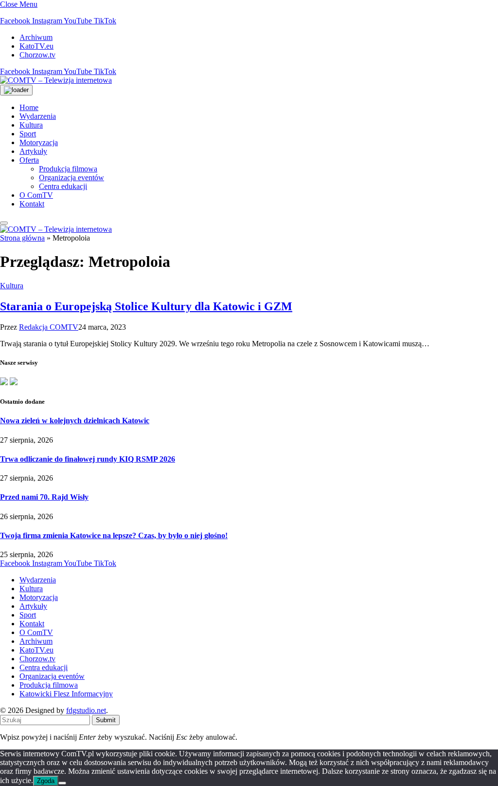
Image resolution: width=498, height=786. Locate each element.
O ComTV (36, 195)
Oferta (29, 160)
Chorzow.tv (37, 55)
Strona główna (22, 238)
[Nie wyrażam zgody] (62, 783)
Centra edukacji (63, 186)
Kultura (31, 125)
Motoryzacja (38, 142)
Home (28, 107)
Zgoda (45, 781)
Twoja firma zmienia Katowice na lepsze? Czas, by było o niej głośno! (114, 535)
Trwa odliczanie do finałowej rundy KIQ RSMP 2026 (87, 459)
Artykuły (33, 151)
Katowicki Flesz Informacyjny (66, 694)
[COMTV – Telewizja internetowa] (56, 80)
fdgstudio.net (86, 710)
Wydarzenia (37, 116)
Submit (106, 720)
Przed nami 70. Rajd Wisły (44, 497)
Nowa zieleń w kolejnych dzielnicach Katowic (74, 420)
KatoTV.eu (36, 46)
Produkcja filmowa (68, 169)
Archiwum (36, 37)
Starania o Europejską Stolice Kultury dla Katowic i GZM (146, 306)
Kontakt (31, 204)
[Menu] (4, 223)
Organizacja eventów (71, 177)
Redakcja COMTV (48, 327)
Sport (27, 134)
